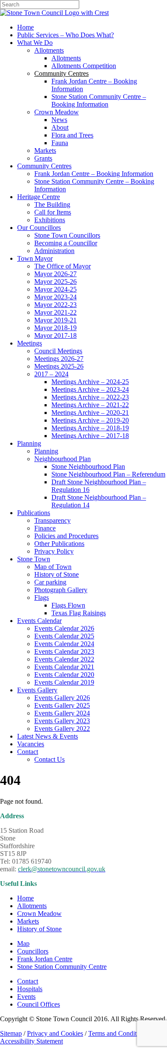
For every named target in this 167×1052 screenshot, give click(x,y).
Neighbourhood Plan (62, 458)
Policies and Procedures (66, 535)
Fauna (59, 142)
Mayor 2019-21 (55, 320)
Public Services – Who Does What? (65, 35)
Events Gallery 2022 (62, 728)
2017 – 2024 (51, 374)
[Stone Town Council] (54, 12)
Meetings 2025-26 (59, 366)
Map (23, 943)
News (59, 119)
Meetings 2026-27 (59, 358)
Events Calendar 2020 (64, 674)
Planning (29, 443)
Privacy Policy (54, 551)
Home (25, 27)
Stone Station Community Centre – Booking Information (98, 100)
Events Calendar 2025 (64, 636)
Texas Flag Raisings (78, 613)
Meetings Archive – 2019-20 (90, 420)
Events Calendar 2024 (64, 643)
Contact (27, 751)
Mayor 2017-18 (55, 335)
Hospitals (29, 988)
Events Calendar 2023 (64, 651)
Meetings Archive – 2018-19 (90, 428)
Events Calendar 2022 (64, 659)
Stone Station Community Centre (62, 966)
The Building (52, 204)
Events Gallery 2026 (62, 697)
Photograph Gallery (60, 589)
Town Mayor (35, 258)
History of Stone (56, 574)
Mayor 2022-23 (55, 304)
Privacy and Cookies (55, 1033)
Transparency (52, 520)
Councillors (32, 951)
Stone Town (33, 559)
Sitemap (11, 1033)
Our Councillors (39, 227)
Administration (54, 250)
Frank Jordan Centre (44, 959)
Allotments (49, 50)
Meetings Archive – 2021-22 (90, 404)
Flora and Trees (72, 135)
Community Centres (44, 166)
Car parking (50, 582)
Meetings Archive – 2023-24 (90, 389)
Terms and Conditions (118, 1033)
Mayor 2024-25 (55, 289)
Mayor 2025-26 (55, 281)
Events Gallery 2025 (62, 705)
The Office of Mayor (62, 266)
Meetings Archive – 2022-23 (90, 397)
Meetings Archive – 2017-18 (90, 435)
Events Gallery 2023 (62, 720)
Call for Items (52, 212)
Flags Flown (68, 605)
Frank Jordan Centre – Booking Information (93, 173)
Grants (43, 158)
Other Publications (59, 543)
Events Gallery (37, 690)
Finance (45, 528)
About (60, 127)
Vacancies (30, 744)
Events (26, 996)
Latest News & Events (47, 736)
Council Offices (38, 1004)
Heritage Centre (38, 196)
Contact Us (49, 759)
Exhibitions (49, 220)
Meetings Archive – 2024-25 (90, 381)
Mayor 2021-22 (55, 312)
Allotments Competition (83, 65)
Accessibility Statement (31, 1041)
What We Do (35, 42)
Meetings (29, 343)
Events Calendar (39, 620)
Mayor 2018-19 (55, 327)
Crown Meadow (56, 112)
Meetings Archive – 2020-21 (90, 412)
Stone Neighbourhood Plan (88, 466)
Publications (33, 512)
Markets (45, 150)
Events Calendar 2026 (64, 628)
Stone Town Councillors (67, 235)
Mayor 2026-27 (55, 273)
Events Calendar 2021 (64, 667)
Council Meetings (58, 351)
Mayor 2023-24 (55, 297)
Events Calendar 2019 (64, 682)
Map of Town (53, 566)
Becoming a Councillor (65, 243)
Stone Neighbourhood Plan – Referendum (108, 474)
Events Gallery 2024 (62, 713)
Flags (41, 597)
